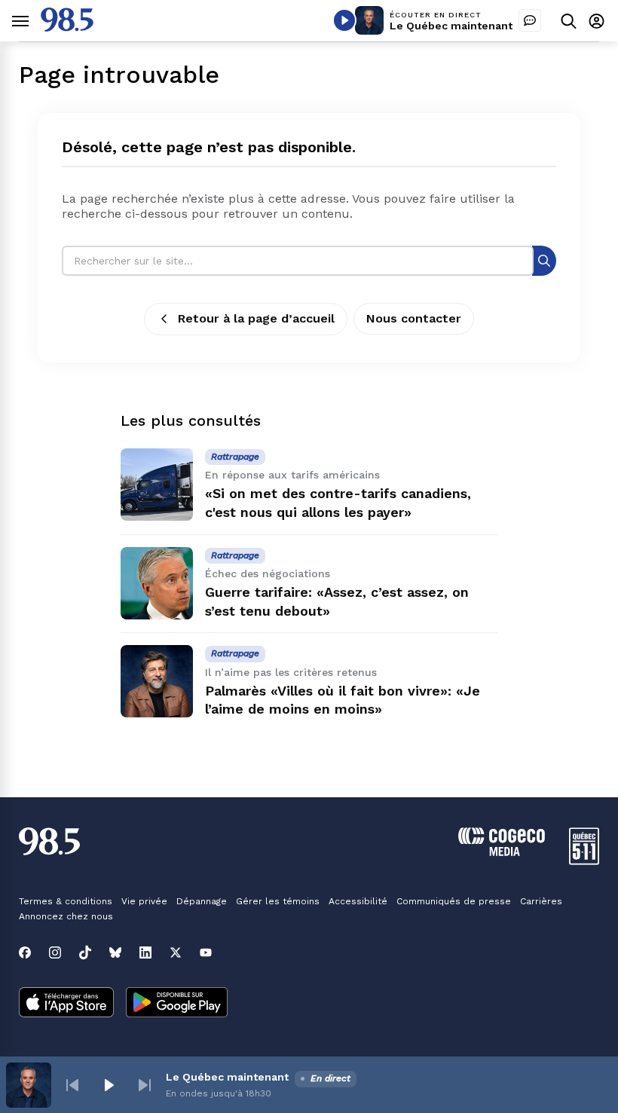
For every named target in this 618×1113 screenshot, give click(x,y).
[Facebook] (25, 952)
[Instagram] (55, 952)
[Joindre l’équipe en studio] (530, 20)
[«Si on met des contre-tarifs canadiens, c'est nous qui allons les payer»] (157, 484)
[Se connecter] (596, 20)
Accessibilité (358, 901)
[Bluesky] (115, 952)
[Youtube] (206, 952)
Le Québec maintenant (451, 26)
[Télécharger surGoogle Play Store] (177, 1003)
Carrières (541, 901)
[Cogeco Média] (501, 852)
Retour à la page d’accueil (256, 318)
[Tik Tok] (85, 952)
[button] (72, 1085)
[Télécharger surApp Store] (66, 1003)
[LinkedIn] (145, 952)
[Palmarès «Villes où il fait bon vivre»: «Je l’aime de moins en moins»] (157, 681)
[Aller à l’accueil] (67, 27)
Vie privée (144, 901)
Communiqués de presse (453, 901)
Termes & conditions (65, 901)
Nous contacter (413, 318)
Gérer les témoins (278, 901)
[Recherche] (544, 260)
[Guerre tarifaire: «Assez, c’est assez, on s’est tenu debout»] (157, 583)
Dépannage (201, 901)
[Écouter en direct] (344, 20)
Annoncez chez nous (66, 916)
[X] (176, 952)
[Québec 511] (584, 861)
